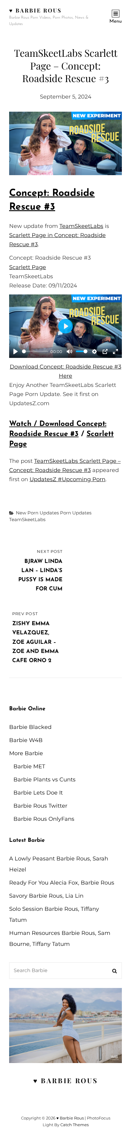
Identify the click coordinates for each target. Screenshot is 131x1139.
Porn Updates (75, 513)
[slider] (35, 351)
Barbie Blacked (30, 727)
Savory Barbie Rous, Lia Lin (46, 895)
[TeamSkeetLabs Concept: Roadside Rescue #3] (65, 143)
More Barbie (26, 753)
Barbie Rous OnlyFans (43, 819)
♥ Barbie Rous (35, 10)
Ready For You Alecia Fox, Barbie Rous (61, 882)
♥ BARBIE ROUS (65, 1080)
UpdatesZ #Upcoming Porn (67, 479)
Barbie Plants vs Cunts (44, 779)
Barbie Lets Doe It (38, 792)
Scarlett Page (27, 267)
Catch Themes (74, 1124)
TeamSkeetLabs (81, 226)
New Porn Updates (37, 513)
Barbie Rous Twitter (40, 805)
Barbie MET (29, 766)
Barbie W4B (26, 740)
